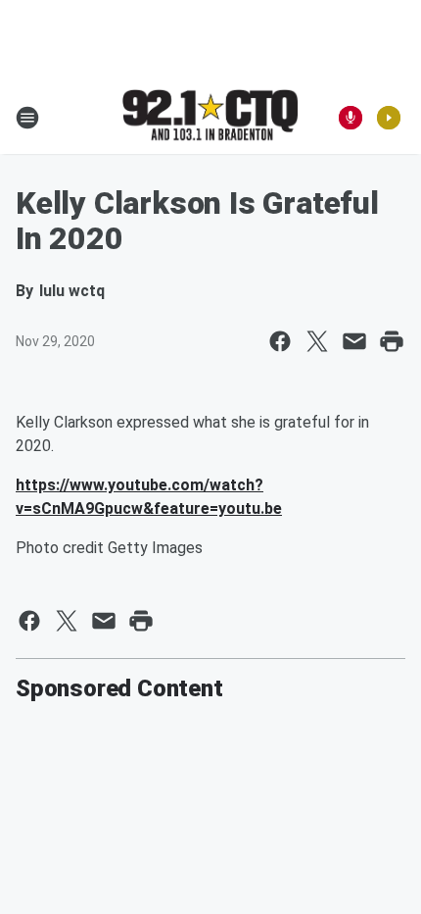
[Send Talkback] (350, 117)
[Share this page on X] (317, 341)
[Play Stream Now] (388, 117)
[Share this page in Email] (354, 341)
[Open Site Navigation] (27, 117)
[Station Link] (210, 116)
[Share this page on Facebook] (280, 341)
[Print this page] (391, 341)
